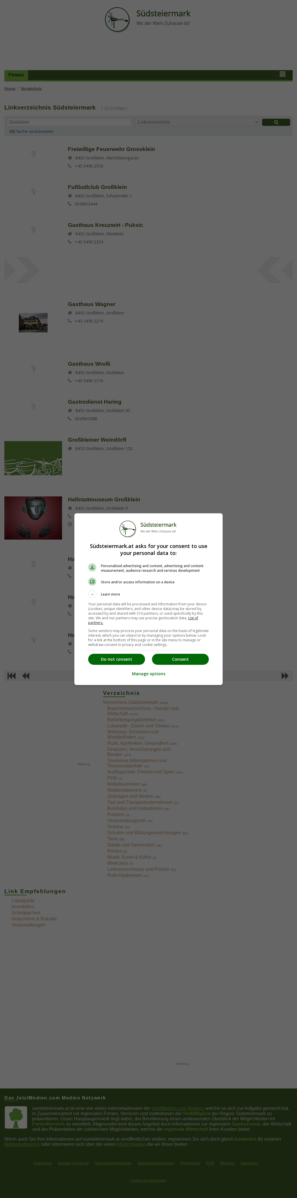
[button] (148, 594)
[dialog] (148, 599)
